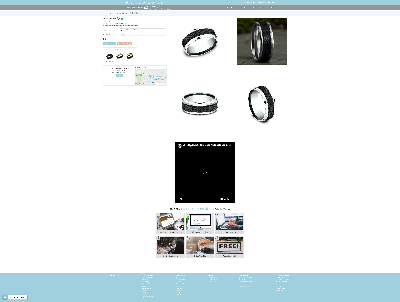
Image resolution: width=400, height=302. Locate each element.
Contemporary (147, 288)
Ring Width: (107, 34)
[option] (109, 57)
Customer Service (282, 279)
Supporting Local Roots (246, 277)
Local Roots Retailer (134, 8)
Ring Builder (231, 8)
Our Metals (242, 279)
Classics (144, 286)
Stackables (211, 281)
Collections (247, 8)
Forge (144, 292)
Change (169, 9)
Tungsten (179, 294)
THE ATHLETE (135, 13)
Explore (239, 8)
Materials (255, 8)
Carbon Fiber (180, 279)
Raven (144, 299)
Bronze (178, 277)
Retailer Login (280, 288)
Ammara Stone (122, 13)
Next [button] (136, 57)
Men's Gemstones (147, 296)
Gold (177, 286)
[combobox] (143, 30)
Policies (278, 286)
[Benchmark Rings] (144, 2)
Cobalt (178, 281)
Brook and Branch (148, 284)
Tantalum (179, 290)
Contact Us (279, 277)
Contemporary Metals (246, 281)
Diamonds (211, 277)
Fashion (263, 8)
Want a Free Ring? (124, 44)
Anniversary (146, 279)
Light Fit (145, 294)
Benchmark (145, 281)
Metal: (105, 30)
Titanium (178, 292)
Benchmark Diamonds (246, 286)
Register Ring (280, 290)
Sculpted (145, 301)
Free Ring (279, 284)
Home (111, 13)
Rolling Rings (212, 279)
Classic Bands (243, 284)
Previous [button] (105, 57)
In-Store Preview (109, 44)
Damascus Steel (181, 284)
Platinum (179, 288)
